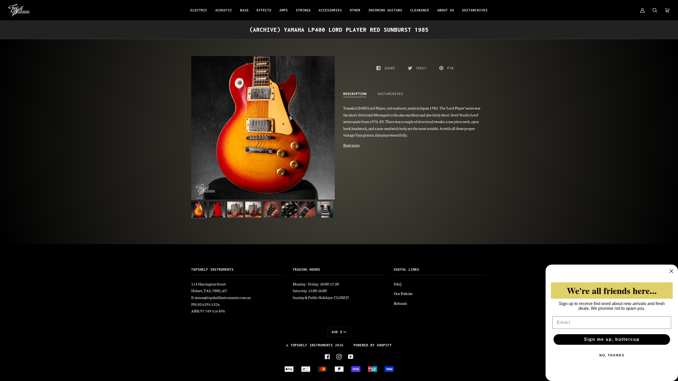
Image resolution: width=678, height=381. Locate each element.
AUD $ (337, 332)
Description (355, 94)
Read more (351, 145)
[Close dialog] (671, 271)
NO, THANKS (612, 355)
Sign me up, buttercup (612, 339)
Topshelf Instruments (312, 345)
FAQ (397, 284)
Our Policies (403, 293)
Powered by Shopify (373, 345)
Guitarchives (390, 94)
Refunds (400, 303)
